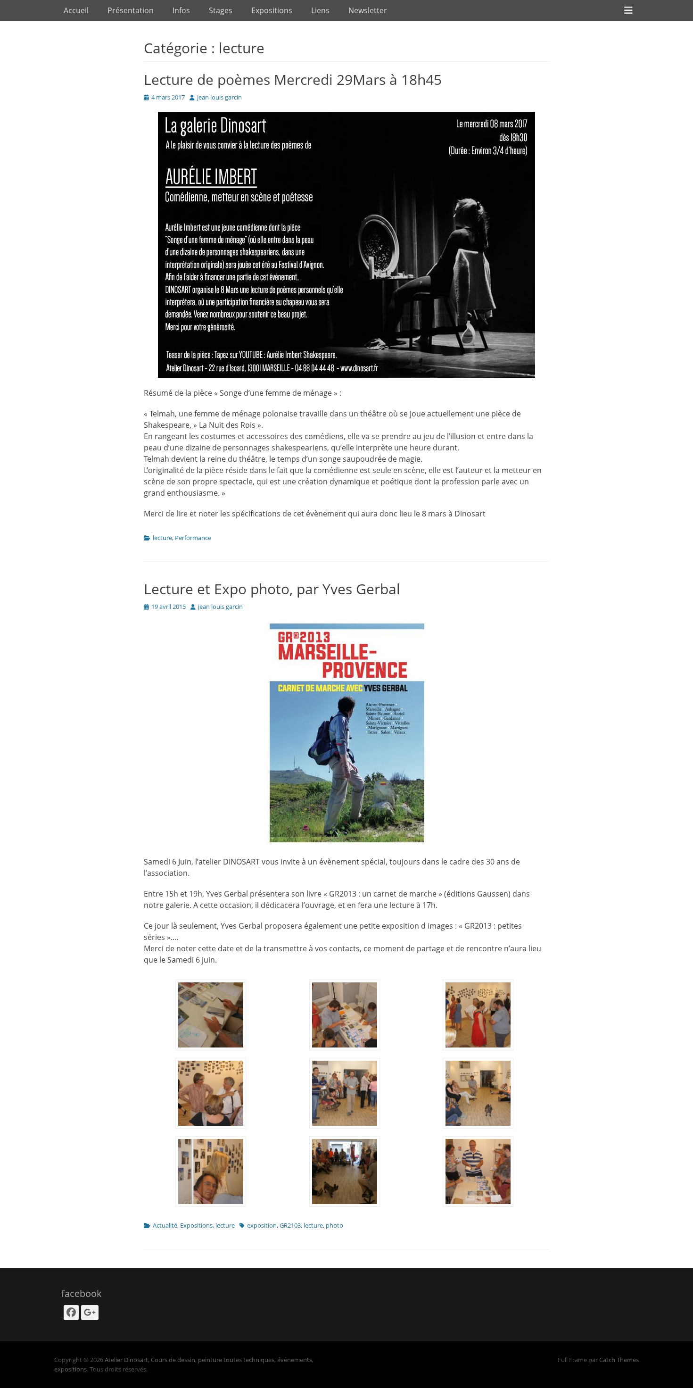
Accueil (76, 10)
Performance (193, 537)
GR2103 (290, 1225)
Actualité (165, 1225)
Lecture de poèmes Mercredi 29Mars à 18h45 (293, 79)
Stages (220, 10)
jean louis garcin (219, 97)
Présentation (130, 10)
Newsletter (367, 10)
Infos (181, 10)
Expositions (271, 10)
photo (334, 1225)
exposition (262, 1225)
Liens (320, 10)
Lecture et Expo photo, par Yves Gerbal (272, 588)
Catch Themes (619, 1359)
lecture (162, 537)
